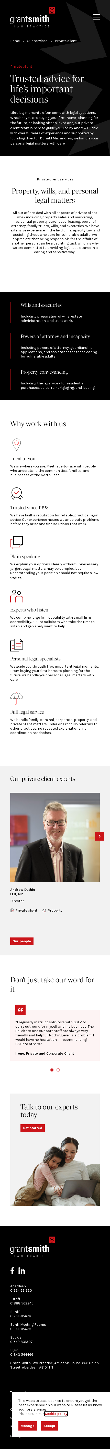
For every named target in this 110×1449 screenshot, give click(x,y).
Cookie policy (56, 1414)
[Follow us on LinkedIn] (21, 1270)
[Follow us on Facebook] (12, 1270)
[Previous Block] (10, 836)
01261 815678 (20, 1316)
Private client (26, 910)
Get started (32, 1128)
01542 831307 (21, 1342)
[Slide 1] (51, 1070)
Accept (49, 1426)
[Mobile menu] (96, 17)
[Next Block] (99, 836)
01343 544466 (21, 1354)
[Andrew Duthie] (55, 837)
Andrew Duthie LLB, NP (22, 891)
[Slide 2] (58, 1070)
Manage (28, 1426)
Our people (22, 941)
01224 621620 (21, 1290)
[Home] (32, 17)
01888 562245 (22, 1303)
